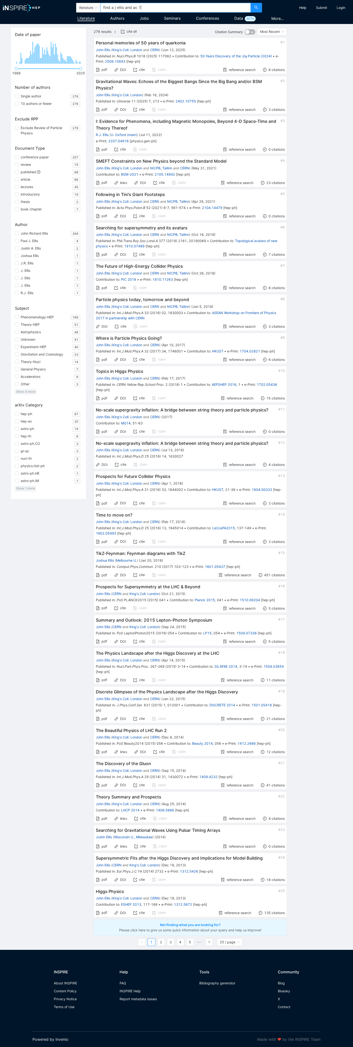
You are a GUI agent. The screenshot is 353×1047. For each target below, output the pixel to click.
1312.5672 (183, 904)
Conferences (207, 18)
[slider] (16, 68)
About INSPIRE (65, 983)
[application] (48, 53)
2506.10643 (115, 61)
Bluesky (284, 991)
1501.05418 (261, 705)
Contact (284, 1007)
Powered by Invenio (50, 1039)
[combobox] (175, 7)
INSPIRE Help (130, 991)
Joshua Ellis (105, 560)
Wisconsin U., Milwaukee (133, 837)
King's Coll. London (127, 50)
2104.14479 (212, 208)
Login (341, 8)
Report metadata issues (138, 999)
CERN (154, 50)
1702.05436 (267, 384)
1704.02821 (250, 351)
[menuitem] (302, 7)
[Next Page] (209, 942)
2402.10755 (186, 101)
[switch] (250, 32)
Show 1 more (25, 488)
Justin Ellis (104, 837)
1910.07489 (134, 246)
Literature (86, 18)
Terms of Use (64, 1007)
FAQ (123, 983)
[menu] (308, 7)
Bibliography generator (217, 983)
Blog (281, 983)
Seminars (172, 18)
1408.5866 (165, 810)
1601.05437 (215, 567)
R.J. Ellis (102, 135)
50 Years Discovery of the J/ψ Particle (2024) (236, 56)
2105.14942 (165, 174)
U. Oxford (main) (124, 135)
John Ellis (103, 50)
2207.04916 (118, 141)
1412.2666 (246, 743)
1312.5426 (189, 871)
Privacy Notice (65, 999)
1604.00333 (262, 490)
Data (238, 18)
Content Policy (65, 991)
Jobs (144, 18)
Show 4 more (25, 391)
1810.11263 (162, 279)
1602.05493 (106, 533)
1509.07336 (246, 633)
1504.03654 (273, 666)
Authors (117, 18)
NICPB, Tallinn (161, 168)
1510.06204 (250, 600)
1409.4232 (208, 777)
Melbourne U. (126, 560)
